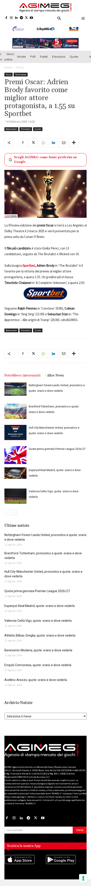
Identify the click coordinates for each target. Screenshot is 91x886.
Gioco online (9, 56)
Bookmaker (11, 129)
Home (8, 67)
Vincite (21, 57)
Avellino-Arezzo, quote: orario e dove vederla (35, 680)
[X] (26, 18)
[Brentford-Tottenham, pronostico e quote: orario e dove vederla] (15, 411)
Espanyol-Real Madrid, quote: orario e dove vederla (39, 606)
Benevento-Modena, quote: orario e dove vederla (38, 650)
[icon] (25, 863)
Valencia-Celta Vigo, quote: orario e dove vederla (38, 620)
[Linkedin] (16, 18)
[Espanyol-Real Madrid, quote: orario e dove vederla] (15, 473)
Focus (20, 67)
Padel (44, 57)
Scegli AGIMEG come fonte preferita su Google (45, 159)
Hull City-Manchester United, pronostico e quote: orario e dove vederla (43, 574)
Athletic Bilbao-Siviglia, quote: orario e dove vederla (39, 635)
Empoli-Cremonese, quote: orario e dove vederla (37, 665)
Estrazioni (58, 57)
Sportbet (29, 265)
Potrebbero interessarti (22, 375)
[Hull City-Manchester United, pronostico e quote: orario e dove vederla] (15, 432)
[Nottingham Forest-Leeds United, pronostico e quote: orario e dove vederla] (15, 389)
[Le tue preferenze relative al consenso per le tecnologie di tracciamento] (83, 878)
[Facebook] (6, 18)
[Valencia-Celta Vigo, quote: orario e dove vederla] (15, 496)
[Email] (63, 142)
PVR (33, 57)
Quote (74, 57)
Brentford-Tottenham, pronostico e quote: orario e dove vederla (43, 555)
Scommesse (20, 74)
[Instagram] (11, 18)
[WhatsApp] (43, 142)
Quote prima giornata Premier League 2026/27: (57, 449)
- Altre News (54, 375)
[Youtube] (31, 18)
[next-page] (14, 512)
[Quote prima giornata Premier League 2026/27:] (15, 455)
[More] (73, 142)
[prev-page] (7, 512)
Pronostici (26, 129)
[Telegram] (21, 18)
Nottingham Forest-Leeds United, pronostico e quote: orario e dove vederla (45, 537)
